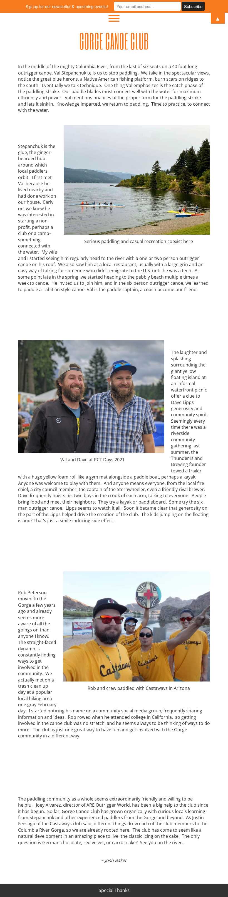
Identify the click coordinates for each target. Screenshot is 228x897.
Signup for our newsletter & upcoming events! (67, 6)
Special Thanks (114, 890)
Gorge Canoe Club (114, 41)
